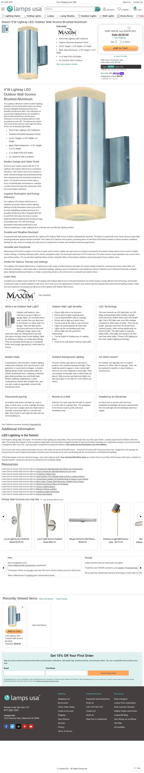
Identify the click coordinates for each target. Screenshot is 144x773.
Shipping (61, 715)
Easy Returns (63, 719)
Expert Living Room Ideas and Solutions (52, 484)
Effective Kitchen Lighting (46, 489)
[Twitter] (12, 726)
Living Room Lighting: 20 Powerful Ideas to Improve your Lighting (62, 479)
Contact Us (138, 2)
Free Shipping (120, 38)
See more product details (66, 64)
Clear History (61, 599)
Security (61, 723)
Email (6, 668)
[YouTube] (31, 726)
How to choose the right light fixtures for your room (56, 471)
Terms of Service (65, 731)
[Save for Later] (129, 28)
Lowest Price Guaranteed (124, 703)
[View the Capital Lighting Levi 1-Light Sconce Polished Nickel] (50, 520)
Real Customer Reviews (124, 707)
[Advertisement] (72, 748)
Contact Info (9, 715)
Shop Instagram (120, 699)
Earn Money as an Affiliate (125, 719)
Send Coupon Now (108, 673)
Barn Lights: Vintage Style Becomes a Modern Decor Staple (60, 482)
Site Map (118, 723)
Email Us (90, 703)
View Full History (46, 599)
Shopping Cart (64, 699)
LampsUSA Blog (121, 715)
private (120, 568)
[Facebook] (6, 726)
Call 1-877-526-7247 (94, 707)
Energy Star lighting (44, 494)
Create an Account (65, 711)
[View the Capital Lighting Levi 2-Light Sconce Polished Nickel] (16, 520)
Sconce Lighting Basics (45, 487)
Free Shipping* (66, 2)
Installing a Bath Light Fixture (48, 492)
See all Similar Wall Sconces (53, 500)
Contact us (30, 575)
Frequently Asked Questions (98, 699)
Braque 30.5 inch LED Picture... (83, 539)
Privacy (61, 727)
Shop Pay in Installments (96, 719)
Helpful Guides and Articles (125, 711)
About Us (127, 2)
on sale (30, 570)
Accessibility (119, 727)
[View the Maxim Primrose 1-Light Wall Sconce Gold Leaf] (116, 520)
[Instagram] (18, 726)
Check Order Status (66, 707)
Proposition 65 (35, 424)
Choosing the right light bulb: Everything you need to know (59, 469)
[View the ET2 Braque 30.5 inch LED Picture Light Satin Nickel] (83, 520)
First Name (50, 668)
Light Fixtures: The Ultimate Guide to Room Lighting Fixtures (60, 476)
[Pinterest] (24, 726)
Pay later (104, 73)
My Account (63, 703)
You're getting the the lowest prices (22, 565)
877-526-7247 (7, 2)
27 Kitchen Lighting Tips (46, 474)
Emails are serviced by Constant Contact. (47, 681)
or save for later (120, 56)
